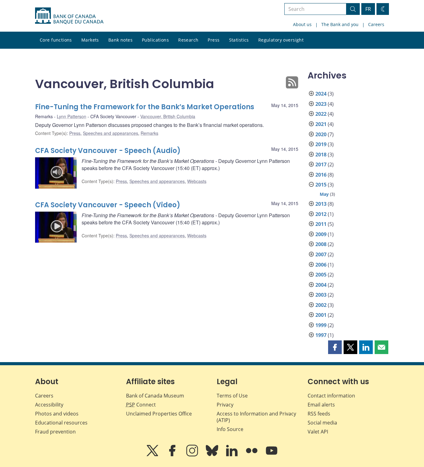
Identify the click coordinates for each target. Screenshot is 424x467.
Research (188, 40)
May (324, 194)
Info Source (230, 429)
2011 (321, 224)
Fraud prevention (55, 431)
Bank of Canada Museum (155, 395)
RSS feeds (319, 413)
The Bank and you (340, 24)
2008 (321, 244)
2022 (321, 113)
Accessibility (49, 404)
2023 (321, 104)
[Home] (69, 15)
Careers (376, 24)
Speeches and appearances (110, 133)
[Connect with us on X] (153, 454)
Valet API (318, 431)
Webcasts (196, 181)
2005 (321, 274)
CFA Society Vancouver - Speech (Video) (107, 205)
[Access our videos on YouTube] (271, 454)
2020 (321, 134)
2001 (321, 315)
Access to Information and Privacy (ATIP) (256, 417)
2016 (321, 174)
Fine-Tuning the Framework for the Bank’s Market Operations (144, 107)
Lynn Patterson (71, 116)
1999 (321, 325)
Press (213, 40)
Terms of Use (232, 395)
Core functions (56, 40)
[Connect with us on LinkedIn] (232, 454)
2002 (321, 305)
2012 (321, 214)
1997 (321, 335)
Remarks (149, 133)
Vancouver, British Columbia (167, 116)
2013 (321, 203)
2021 (321, 124)
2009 (321, 234)
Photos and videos (57, 413)
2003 (321, 294)
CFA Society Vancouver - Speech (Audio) (108, 150)
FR (368, 9)
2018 (321, 154)
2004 (321, 284)
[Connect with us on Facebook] (173, 454)
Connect (141, 404)
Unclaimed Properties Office (159, 413)
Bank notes (120, 40)
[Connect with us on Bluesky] (213, 454)
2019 (321, 144)
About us (302, 24)
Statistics (239, 40)
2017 (321, 164)
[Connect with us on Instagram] (193, 454)
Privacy (225, 404)
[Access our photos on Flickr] (252, 454)
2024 (321, 93)
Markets (90, 40)
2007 (321, 254)
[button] (335, 347)
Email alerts (321, 404)
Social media (322, 422)
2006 (321, 264)
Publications (155, 40)
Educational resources (61, 422)
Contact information (331, 395)
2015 (321, 184)
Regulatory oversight (281, 40)
